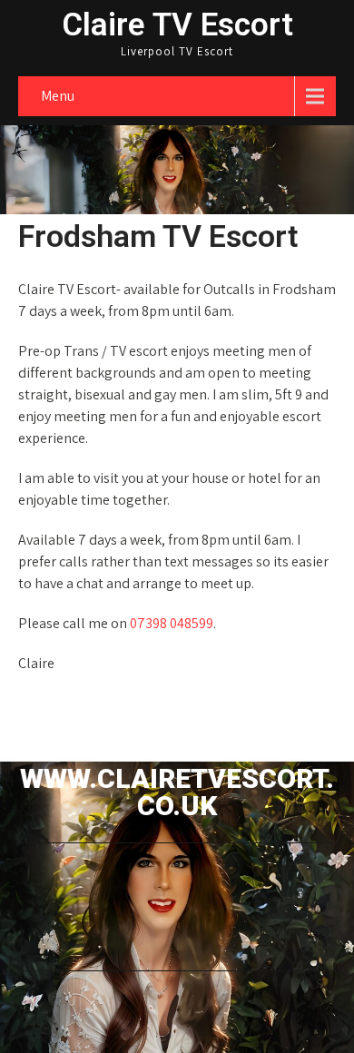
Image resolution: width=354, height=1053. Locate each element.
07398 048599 (171, 623)
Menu (57, 95)
